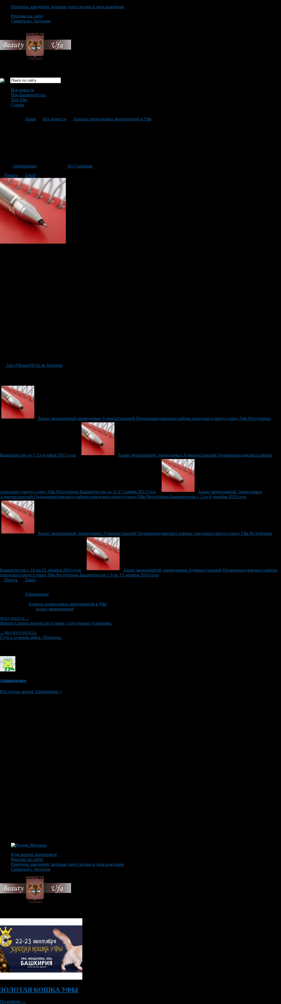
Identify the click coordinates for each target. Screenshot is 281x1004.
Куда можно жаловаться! (34, 854)
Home (30, 119)
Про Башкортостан (28, 95)
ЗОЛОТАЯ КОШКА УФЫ (39, 989)
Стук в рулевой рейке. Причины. (31, 635)
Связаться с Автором (30, 21)
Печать (10, 175)
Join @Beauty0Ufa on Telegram (34, 365)
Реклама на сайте (27, 16)
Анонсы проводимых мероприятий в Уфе (112, 119)
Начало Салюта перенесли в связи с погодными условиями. (56, 620)
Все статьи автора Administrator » (31, 691)
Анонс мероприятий (54, 609)
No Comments (80, 166)
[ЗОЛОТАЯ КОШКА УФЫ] (41, 978)
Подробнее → (13, 1001)
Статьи (17, 104)
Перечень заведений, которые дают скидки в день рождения (67, 6)
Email (29, 175)
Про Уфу (19, 99)
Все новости (22, 90)
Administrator (25, 166)
